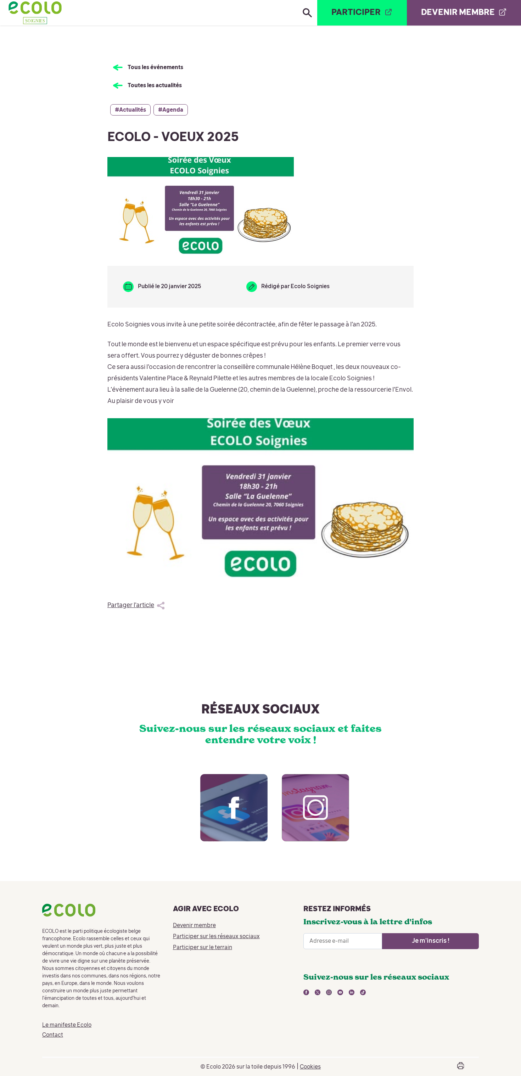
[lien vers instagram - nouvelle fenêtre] (308, 815)
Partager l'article (130, 605)
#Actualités (130, 110)
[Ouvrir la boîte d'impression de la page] (460, 1067)
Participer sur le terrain (202, 948)
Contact (52, 1035)
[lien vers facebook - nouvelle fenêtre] (227, 815)
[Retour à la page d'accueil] (35, 13)
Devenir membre (194, 926)
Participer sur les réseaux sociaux (216, 937)
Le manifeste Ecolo (66, 1025)
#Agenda (170, 110)
